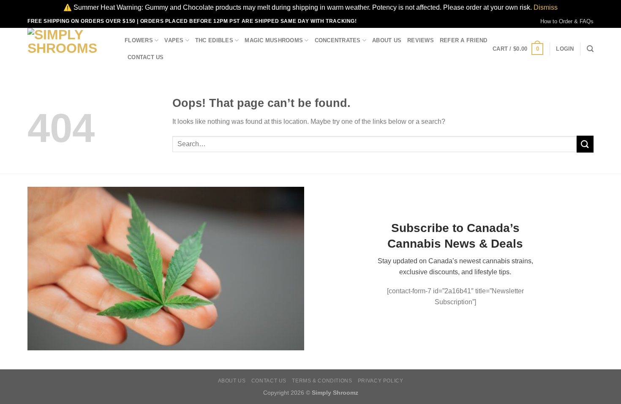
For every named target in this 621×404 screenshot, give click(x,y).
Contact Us (146, 57)
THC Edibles (214, 40)
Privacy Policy (380, 381)
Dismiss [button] (546, 7)
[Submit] (585, 144)
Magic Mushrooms (274, 40)
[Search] (590, 49)
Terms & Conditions (322, 381)
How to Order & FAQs (567, 21)
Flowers (139, 40)
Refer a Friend (464, 40)
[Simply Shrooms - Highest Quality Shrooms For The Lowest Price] (69, 49)
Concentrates (338, 40)
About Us (386, 40)
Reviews (420, 40)
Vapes (173, 40)
